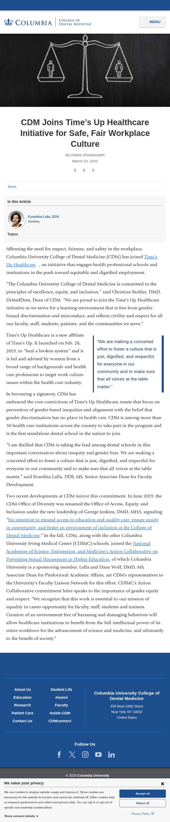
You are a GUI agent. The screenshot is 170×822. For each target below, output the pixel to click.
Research (22, 705)
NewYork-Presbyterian (85, 666)
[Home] (47, 22)
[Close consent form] (162, 783)
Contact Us (22, 721)
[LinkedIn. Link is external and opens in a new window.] (111, 754)
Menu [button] (154, 22)
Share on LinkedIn (93, 170)
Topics (12, 234)
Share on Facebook (75, 170)
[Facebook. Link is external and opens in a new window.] (59, 754)
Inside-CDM (61, 713)
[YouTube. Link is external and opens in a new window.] (98, 754)
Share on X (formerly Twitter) (84, 170)
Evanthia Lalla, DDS (43, 216)
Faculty (61, 705)
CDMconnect (61, 721)
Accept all (143, 793)
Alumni (61, 697)
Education (22, 697)
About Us (22, 689)
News (12, 187)
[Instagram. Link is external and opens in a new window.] (85, 754)
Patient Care (22, 713)
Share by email (98, 170)
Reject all (142, 803)
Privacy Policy (140, 813)
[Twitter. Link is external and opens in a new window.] (72, 754)
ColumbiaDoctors (138, 665)
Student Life (61, 689)
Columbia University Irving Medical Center (85, 5)
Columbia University (93, 775)
